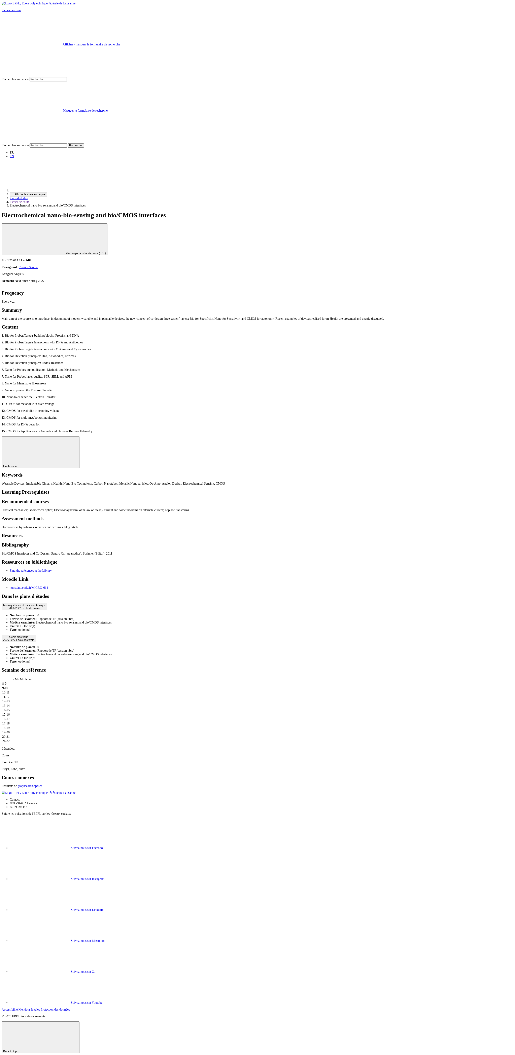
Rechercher (75, 145)
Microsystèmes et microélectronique (24, 607)
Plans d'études (19, 198)
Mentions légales (29, 1009)
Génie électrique (18, 638)
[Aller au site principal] (40, 190)
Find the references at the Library (31, 570)
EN (12, 156)
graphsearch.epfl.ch (30, 786)
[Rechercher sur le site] (32, 141)
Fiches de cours (11, 10)
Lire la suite (10, 466)
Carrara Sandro (28, 267)
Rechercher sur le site (15, 79)
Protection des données (55, 1009)
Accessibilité (10, 1009)
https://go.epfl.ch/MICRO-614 (29, 587)
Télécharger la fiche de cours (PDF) (85, 253)
